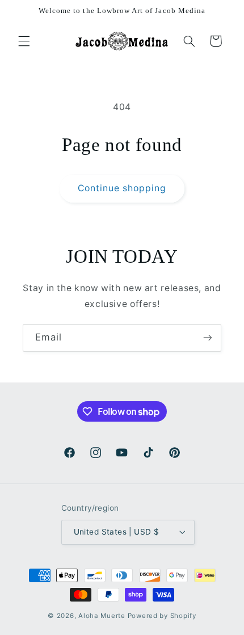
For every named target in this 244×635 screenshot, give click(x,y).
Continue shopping (122, 188)
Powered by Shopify (162, 616)
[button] (24, 41)
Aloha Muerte (103, 616)
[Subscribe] (208, 338)
